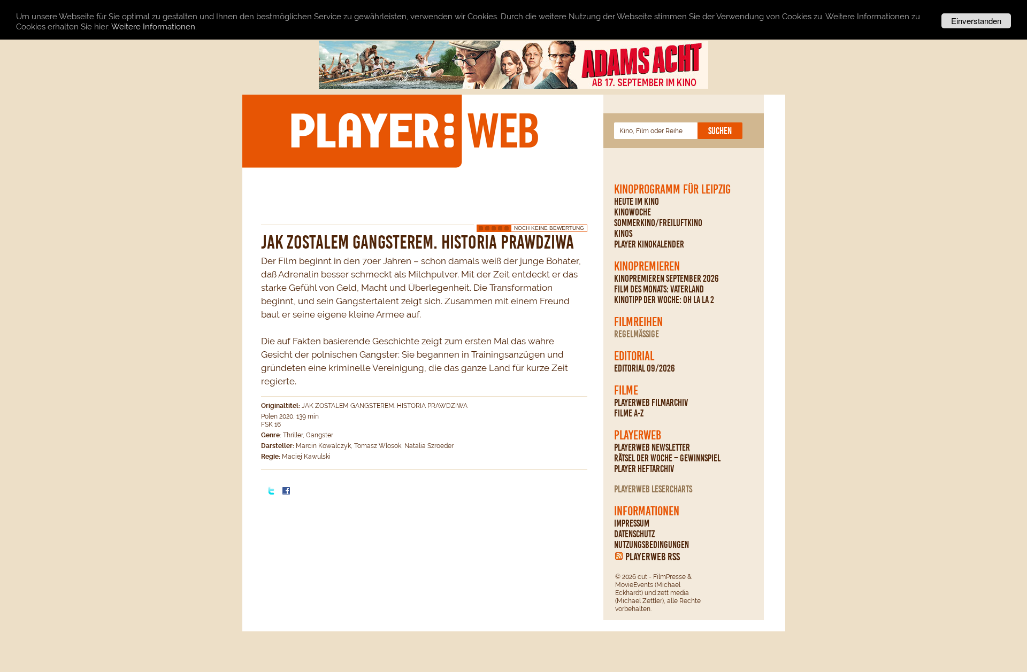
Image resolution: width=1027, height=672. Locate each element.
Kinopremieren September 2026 (666, 278)
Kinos (623, 233)
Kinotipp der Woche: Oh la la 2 (664, 300)
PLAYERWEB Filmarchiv (651, 402)
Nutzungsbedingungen (651, 545)
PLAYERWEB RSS (652, 556)
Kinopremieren (647, 266)
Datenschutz (634, 534)
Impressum (631, 523)
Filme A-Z (628, 413)
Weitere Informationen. (154, 27)
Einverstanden (976, 20)
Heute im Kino (636, 201)
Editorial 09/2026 (644, 368)
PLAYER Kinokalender (649, 244)
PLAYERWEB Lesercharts (653, 489)
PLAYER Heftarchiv (644, 469)
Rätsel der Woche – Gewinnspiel (667, 458)
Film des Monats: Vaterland (659, 289)
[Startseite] (414, 130)
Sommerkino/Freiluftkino (658, 223)
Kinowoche (632, 212)
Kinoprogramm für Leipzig (672, 189)
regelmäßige (636, 334)
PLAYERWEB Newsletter (652, 447)
